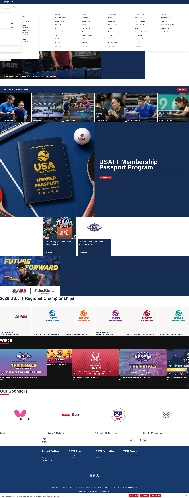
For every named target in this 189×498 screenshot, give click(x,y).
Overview (49, 252)
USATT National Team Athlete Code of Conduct (23, 20)
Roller (86, 21)
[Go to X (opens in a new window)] (135, 440)
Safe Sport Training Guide (72, 277)
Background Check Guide (72, 278)
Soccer (113, 24)
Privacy (87, 487)
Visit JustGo (68, 275)
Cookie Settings (134, 495)
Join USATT (99, 455)
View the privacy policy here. (53, 496)
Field (59, 21)
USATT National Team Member (25, 26)
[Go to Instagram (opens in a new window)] (140, 440)
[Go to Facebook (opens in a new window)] (131, 440)
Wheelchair (61, 17)
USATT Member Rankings (49, 461)
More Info (105, 177)
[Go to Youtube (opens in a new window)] (145, 440)
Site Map (70, 487)
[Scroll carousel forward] (187, 385)
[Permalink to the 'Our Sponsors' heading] (29, 391)
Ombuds (63, 487)
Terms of (98, 487)
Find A (100, 458)
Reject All (144, 495)
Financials (77, 487)
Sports (14, 1)
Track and (139, 35)
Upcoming (74, 455)
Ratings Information (47, 458)
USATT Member (49, 455)
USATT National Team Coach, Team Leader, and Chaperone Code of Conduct (24, 33)
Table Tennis (111, 46)
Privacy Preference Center (130, 487)
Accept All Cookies (155, 495)
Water (165, 21)
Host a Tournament (74, 458)
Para (58, 39)
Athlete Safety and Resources (131, 455)
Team (139, 24)
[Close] (186, 495)
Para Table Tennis (139, 14)
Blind (112, 21)
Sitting (166, 17)
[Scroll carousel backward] (184, 385)
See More (181, 89)
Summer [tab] (6, 7)
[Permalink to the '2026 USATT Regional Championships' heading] (76, 298)
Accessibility (55, 487)
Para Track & (140, 39)
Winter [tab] (15, 7)
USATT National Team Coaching (25, 40)
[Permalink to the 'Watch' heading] (13, 340)
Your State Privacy (113, 487)
